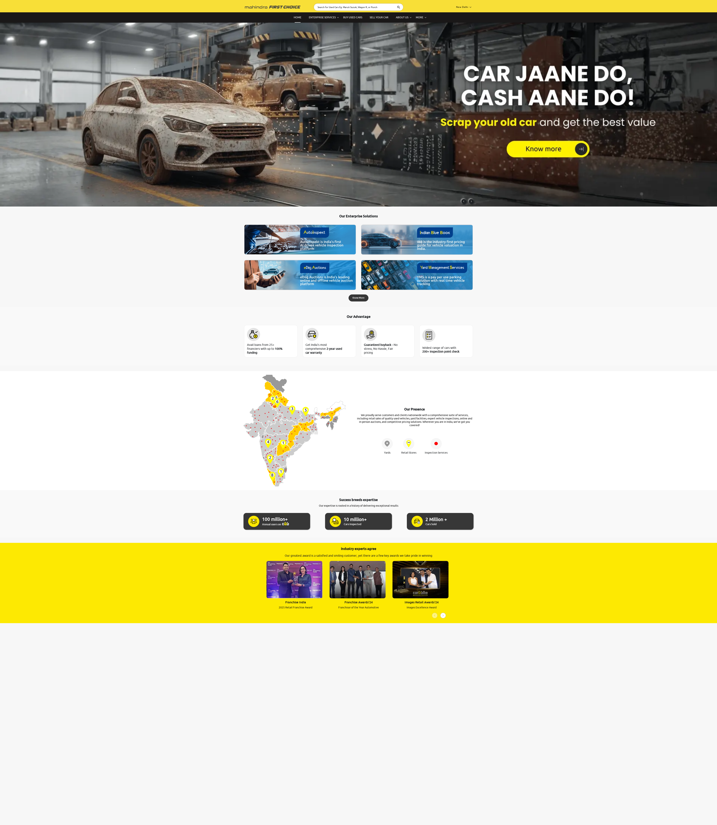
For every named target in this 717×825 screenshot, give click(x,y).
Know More (358, 297)
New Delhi (462, 7)
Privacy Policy (110, 815)
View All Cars (255, 193)
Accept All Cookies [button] (645, 816)
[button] (697, 816)
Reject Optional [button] (671, 816)
